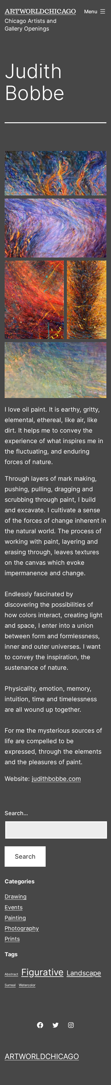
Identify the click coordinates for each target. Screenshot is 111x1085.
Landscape (84, 973)
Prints (12, 939)
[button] (55, 173)
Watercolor (27, 985)
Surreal (10, 985)
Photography (22, 928)
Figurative (42, 972)
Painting (15, 918)
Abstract (11, 974)
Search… (16, 813)
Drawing (16, 896)
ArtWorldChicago (40, 11)
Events (14, 907)
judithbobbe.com (56, 778)
